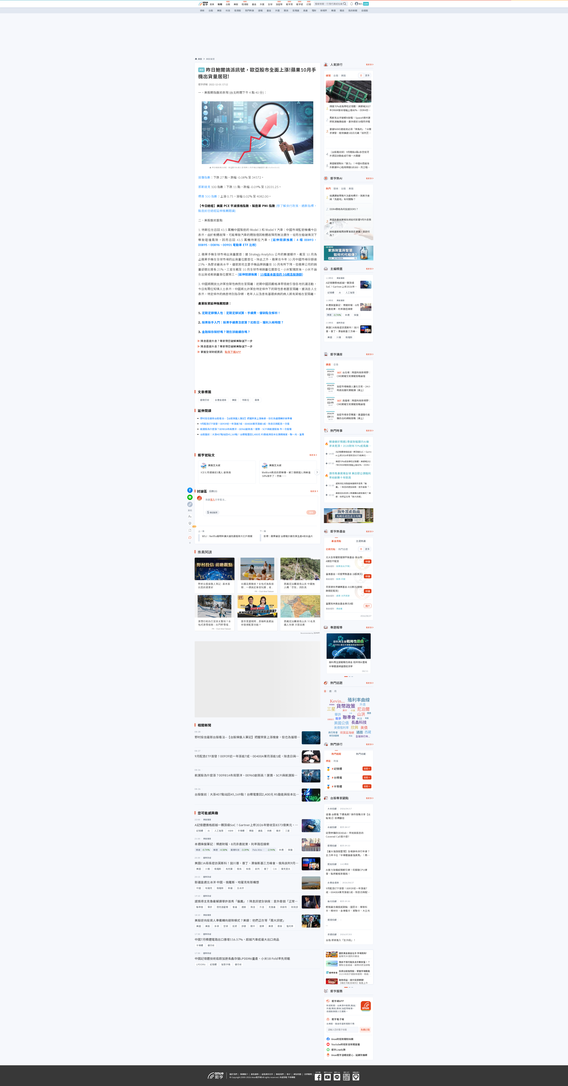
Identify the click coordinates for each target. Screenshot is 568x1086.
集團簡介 (244, 1074)
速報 (260, 10)
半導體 (338, 786)
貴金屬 (339, 608)
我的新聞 (352, 10)
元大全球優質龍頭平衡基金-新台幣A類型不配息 (344, 559)
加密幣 (279, 4)
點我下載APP (233, 352)
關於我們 (233, 1074)
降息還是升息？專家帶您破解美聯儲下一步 (227, 341)
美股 (236, 4)
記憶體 (338, 768)
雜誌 (342, 10)
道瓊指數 (204, 177)
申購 (367, 561)
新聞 (220, 4)
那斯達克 (204, 187)
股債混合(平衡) (343, 566)
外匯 (262, 4)
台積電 (338, 777)
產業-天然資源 (343, 595)
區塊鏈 (295, 10)
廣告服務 (255, 1074)
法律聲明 (308, 1074)
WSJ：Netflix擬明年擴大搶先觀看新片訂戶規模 (227, 536)
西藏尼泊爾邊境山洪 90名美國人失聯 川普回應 (299, 623)
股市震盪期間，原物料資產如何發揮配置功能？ (257, 623)
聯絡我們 (280, 1074)
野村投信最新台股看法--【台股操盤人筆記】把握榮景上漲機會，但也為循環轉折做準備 (246, 418)
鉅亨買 (289, 4)
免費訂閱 (365, 1029)
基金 (254, 4)
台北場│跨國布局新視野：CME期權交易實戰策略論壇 (354, 374)
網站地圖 (297, 1074)
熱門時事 (249, 10)
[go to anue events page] (351, 3)
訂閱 (308, 4)
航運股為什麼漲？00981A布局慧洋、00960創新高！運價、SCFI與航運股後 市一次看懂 (246, 429)
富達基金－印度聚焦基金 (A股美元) (344, 574)
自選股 (364, 10)
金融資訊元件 (267, 1074)
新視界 (323, 10)
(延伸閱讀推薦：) (270, 274)
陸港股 (245, 4)
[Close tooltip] (214, 537)
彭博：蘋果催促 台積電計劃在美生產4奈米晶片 (288, 536)
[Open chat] (190, 537)
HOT (339, 372)
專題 (333, 10)
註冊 (366, 3)
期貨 (286, 10)
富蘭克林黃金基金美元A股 (339, 603)
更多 (367, 75)
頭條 (202, 10)
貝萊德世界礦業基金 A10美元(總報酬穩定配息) (344, 588)
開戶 (367, 606)
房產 (305, 10)
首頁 (212, 4)
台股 (228, 4)
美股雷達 (210, 58)
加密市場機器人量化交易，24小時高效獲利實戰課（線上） (353, 388)
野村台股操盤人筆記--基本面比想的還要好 (214, 585)
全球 (270, 4)
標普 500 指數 (207, 196)
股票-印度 (340, 578)
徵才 (289, 1074)
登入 (361, 3)
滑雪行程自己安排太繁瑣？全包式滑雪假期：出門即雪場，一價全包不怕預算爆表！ (214, 623)
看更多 (312, 455)
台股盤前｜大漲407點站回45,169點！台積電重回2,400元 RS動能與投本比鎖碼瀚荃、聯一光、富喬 (252, 434)
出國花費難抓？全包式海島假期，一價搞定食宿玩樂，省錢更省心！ (257, 585)
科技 (228, 10)
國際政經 (341, 323)
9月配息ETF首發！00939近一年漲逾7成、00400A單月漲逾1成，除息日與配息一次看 (244, 423)
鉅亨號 (299, 4)
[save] (190, 530)
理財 (314, 10)
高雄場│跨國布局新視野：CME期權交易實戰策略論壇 (354, 402)
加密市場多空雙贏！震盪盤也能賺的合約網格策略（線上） (353, 416)
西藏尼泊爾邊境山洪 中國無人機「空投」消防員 (299, 585)
